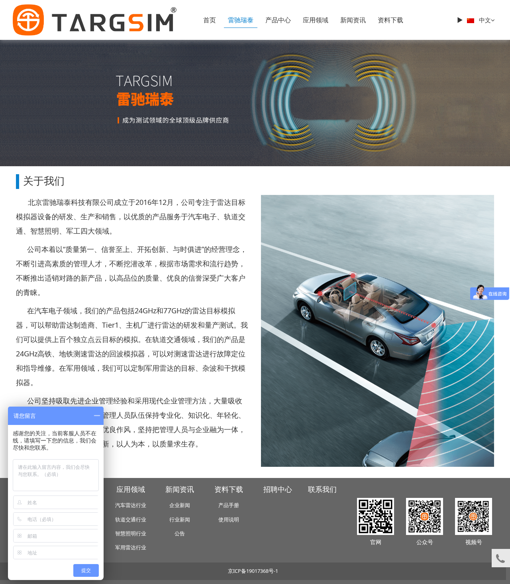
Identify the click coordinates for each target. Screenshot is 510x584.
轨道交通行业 (130, 519)
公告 (180, 533)
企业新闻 (179, 505)
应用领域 (315, 20)
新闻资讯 (353, 20)
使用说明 (228, 519)
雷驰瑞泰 (240, 20)
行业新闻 (179, 519)
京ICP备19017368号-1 (253, 571)
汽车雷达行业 (130, 505)
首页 (209, 20)
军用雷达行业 (130, 547)
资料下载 (390, 20)
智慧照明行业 (130, 533)
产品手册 (228, 505)
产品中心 (278, 20)
